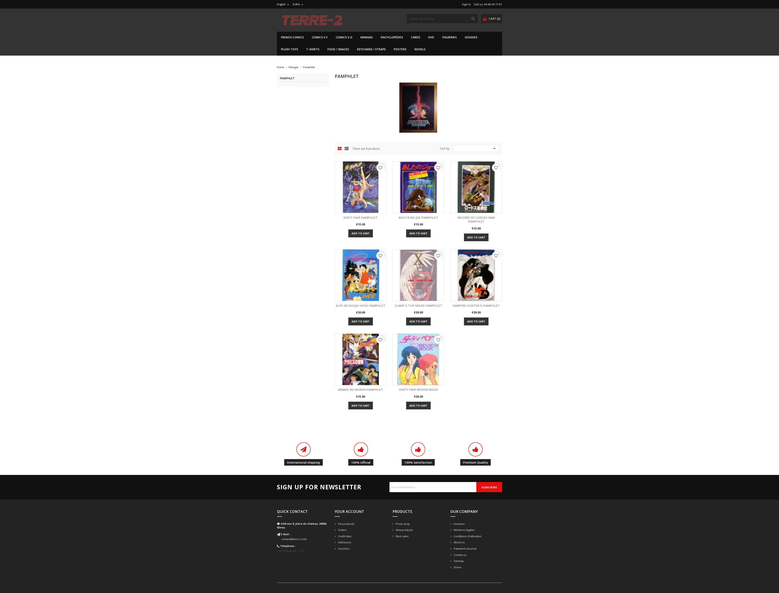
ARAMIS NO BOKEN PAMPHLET (360, 389)
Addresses (344, 542)
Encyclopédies (392, 37)
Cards (415, 37)
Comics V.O (344, 37)
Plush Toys (289, 49)
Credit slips (344, 536)
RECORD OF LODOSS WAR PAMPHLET (476, 219)
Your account (349, 511)
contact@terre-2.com (294, 539)
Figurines (449, 37)
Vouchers (343, 548)
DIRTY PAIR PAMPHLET (360, 217)
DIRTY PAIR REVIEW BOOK (418, 389)
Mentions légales (464, 530)
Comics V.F (320, 37)
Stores (457, 567)
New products (404, 530)
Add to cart (361, 233)
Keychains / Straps (371, 49)
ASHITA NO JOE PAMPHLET (418, 217)
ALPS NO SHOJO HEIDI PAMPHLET (360, 305)
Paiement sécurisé (465, 548)
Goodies (471, 37)
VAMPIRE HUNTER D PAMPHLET (476, 305)
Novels (419, 49)
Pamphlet (287, 78)
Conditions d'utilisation (467, 536)
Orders (342, 530)
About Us (459, 542)
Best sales (402, 536)
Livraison (459, 524)
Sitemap (458, 561)
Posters (400, 49)
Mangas (366, 37)
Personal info (346, 524)
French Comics (292, 37)
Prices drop (402, 524)
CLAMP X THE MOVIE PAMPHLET (418, 305)
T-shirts (312, 49)
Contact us (460, 555)
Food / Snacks (338, 49)
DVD (431, 37)
